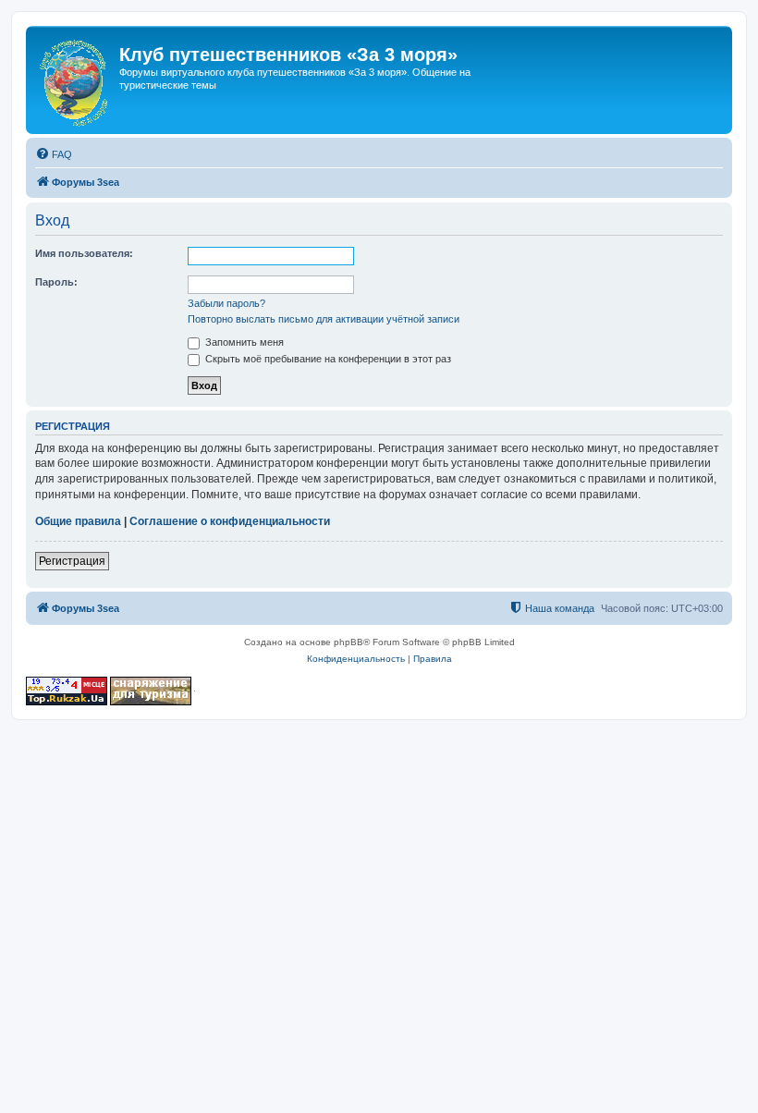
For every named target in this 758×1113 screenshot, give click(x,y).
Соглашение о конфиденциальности (229, 521)
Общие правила (78, 521)
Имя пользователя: (84, 253)
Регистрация (72, 561)
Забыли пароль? (226, 303)
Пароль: (56, 281)
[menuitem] (53, 154)
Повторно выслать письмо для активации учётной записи (323, 318)
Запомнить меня (243, 342)
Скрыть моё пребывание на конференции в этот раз (326, 358)
